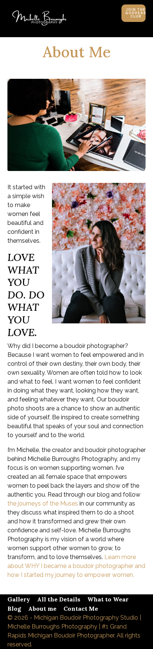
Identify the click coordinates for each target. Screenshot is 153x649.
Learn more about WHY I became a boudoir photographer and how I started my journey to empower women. (76, 565)
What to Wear (107, 599)
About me (42, 608)
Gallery (18, 599)
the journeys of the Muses (42, 503)
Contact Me (81, 608)
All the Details (58, 599)
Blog (14, 608)
